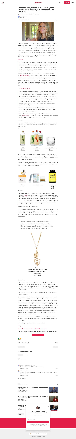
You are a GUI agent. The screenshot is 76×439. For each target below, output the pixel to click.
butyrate (25, 195)
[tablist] (22, 355)
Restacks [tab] (25, 354)
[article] (38, 390)
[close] (49, 406)
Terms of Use (43, 424)
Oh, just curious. (21, 399)
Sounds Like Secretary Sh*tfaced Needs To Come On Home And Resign (33, 388)
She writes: (20, 59)
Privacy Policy (46, 425)
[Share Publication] (62, 2)
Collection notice (48, 431)
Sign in (72, 2)
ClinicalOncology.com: (25, 88)
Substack (32, 436)
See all (20, 414)
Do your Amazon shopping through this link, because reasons (32, 329)
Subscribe (67, 2)
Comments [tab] (20, 354)
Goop (19, 326)
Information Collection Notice (38, 425)
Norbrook (22, 370)
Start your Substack (35, 433)
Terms (43, 431)
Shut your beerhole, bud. (22, 390)
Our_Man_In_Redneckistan (25, 365)
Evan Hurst (24, 391)
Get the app (43, 433)
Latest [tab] (22, 384)
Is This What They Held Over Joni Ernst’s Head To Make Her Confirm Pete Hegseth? (33, 397)
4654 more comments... (22, 378)
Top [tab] (19, 384)
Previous (22, 346)
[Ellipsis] (58, 365)
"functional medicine (24, 75)
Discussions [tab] (26, 384)
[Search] (60, 2)
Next (55, 346)
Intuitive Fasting (25, 115)
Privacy (40, 431)
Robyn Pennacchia (23, 16)
